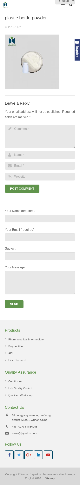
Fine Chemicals (17, 360)
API (10, 353)
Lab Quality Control (20, 388)
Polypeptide (15, 346)
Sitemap (50, 478)
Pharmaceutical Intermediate (26, 339)
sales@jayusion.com (24, 433)
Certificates (15, 381)
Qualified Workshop (20, 395)
